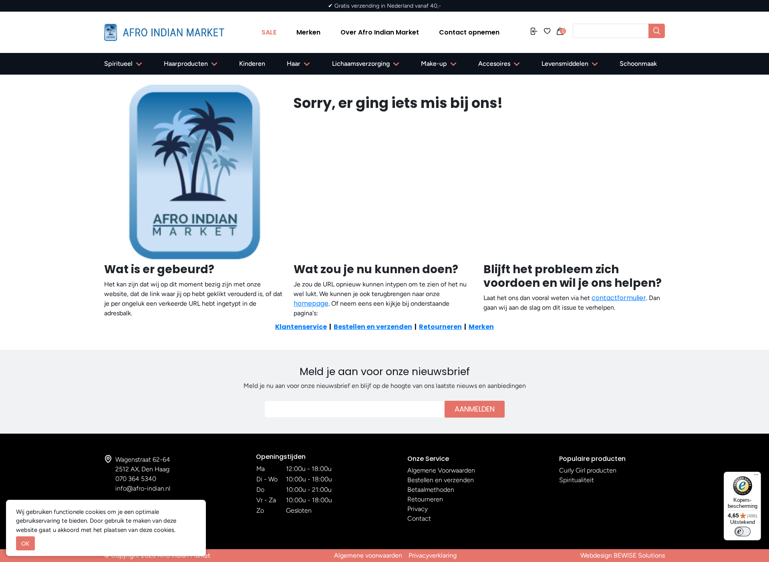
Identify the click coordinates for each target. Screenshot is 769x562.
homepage (311, 303)
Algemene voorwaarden (368, 555)
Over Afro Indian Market (379, 32)
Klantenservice (301, 326)
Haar (293, 63)
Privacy (417, 509)
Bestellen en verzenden (373, 326)
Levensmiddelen (565, 63)
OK (25, 543)
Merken (308, 32)
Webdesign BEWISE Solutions (622, 555)
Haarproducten (186, 63)
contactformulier (619, 297)
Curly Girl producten (587, 470)
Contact (419, 518)
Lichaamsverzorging (361, 63)
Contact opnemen (469, 32)
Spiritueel (118, 63)
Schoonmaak (638, 63)
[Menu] (756, 476)
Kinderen (252, 63)
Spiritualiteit (576, 480)
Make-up (434, 63)
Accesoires (494, 63)
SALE (269, 32)
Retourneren (440, 326)
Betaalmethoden (430, 489)
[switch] (743, 531)
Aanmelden (475, 409)
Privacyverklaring (433, 555)
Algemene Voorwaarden (441, 470)
